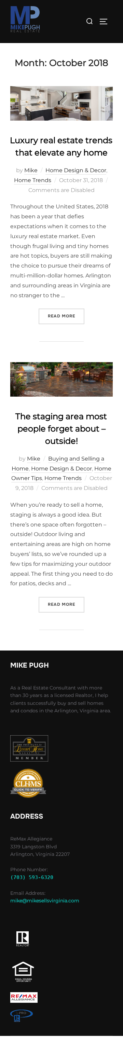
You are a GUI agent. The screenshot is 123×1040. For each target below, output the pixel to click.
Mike (31, 170)
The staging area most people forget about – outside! (61, 428)
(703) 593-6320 (31, 877)
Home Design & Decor (75, 170)
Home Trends (32, 180)
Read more (66, 316)
